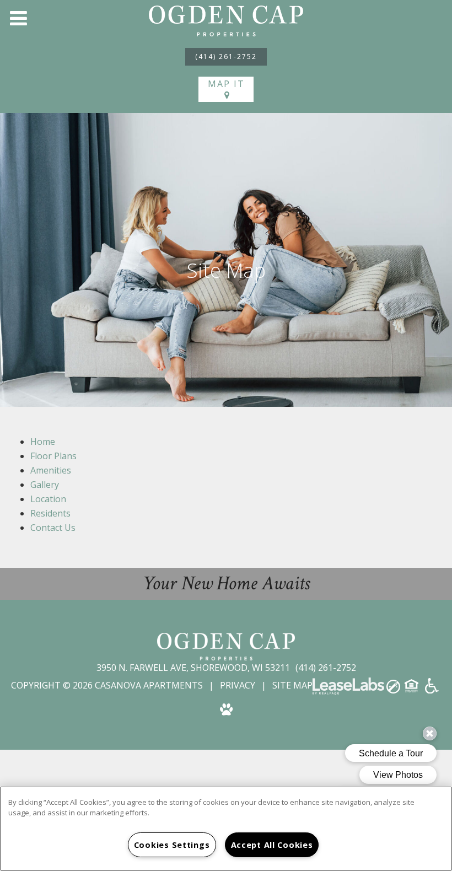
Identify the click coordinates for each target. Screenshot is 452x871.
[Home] (226, 20)
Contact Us (53, 527)
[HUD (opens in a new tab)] (413, 689)
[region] (226, 828)
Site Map (292, 685)
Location (48, 499)
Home (42, 442)
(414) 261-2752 (226, 56)
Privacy (237, 685)
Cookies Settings (172, 845)
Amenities (50, 470)
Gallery (44, 484)
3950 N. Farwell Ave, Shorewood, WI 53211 (194, 668)
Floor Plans (53, 456)
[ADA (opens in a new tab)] (432, 689)
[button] (18, 18)
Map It (226, 84)
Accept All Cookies (272, 845)
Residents (50, 513)
